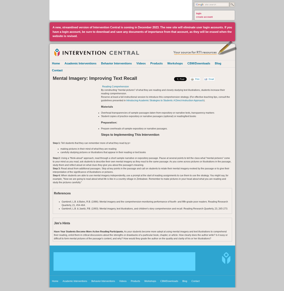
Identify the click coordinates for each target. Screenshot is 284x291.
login (198, 13)
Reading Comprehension (115, 86)
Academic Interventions (80, 63)
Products (156, 63)
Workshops (175, 63)
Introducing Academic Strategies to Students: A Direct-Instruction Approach (165, 100)
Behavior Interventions (116, 63)
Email (211, 79)
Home (56, 63)
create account (204, 17)
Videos (141, 63)
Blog (218, 63)
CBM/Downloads (198, 63)
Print (197, 79)
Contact (57, 70)
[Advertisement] (120, 9)
